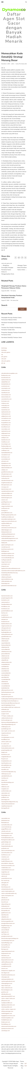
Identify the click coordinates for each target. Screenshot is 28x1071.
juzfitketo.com (5, 797)
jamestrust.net (5, 900)
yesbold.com (4, 615)
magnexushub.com (6, 626)
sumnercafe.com (5, 767)
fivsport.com (4, 759)
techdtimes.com (5, 606)
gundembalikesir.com (7, 611)
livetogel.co (4, 510)
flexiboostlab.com (6, 446)
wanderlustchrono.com (7, 491)
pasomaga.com (5, 799)
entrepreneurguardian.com (8, 540)
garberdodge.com (6, 842)
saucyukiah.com (5, 818)
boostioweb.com (5, 377)
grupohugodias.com (6, 750)
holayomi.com (5, 566)
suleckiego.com (5, 1030)
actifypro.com (4, 437)
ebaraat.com (4, 619)
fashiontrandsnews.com (7, 692)
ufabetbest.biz (5, 669)
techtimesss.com (5, 855)
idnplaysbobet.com (6, 532)
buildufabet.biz (5, 688)
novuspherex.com (6, 418)
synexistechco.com (6, 399)
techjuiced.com (5, 621)
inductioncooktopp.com (7, 555)
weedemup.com (5, 547)
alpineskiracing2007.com (8, 996)
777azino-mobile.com (7, 716)
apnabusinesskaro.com (7, 1028)
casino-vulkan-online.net (8, 998)
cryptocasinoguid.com (7, 696)
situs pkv (3, 359)
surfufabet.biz (5, 666)
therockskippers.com (6, 990)
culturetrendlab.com (6, 493)
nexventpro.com (5, 429)
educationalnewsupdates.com (9, 373)
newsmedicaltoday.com (7, 557)
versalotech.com (5, 455)
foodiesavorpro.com (6, 476)
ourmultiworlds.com (6, 825)
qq (2, 354)
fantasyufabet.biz (6, 645)
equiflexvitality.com (6, 523)
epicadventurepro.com (7, 480)
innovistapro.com (5, 444)
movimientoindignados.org (8, 771)
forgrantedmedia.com (7, 846)
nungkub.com (5, 789)
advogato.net (4, 882)
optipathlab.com (5, 382)
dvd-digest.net (5, 973)
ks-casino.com (5, 744)
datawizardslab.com (6, 467)
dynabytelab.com (5, 384)
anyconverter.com (6, 908)
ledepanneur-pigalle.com (8, 970)
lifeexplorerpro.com (6, 485)
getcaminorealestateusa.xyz (8, 585)
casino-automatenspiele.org (8, 893)
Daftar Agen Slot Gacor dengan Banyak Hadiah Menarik (14, 27)
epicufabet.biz (5, 677)
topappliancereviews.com (8, 1015)
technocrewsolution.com (8, 865)
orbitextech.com (5, 504)
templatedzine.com (6, 761)
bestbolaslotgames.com (7, 536)
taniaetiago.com (5, 795)
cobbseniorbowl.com (7, 718)
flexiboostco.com (5, 375)
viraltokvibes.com (6, 867)
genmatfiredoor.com (6, 512)
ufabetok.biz (4, 681)
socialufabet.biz (5, 664)
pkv (2, 1044)
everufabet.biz (5, 684)
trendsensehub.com (6, 495)
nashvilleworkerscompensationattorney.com (13, 570)
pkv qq (3, 363)
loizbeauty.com (5, 906)
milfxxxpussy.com (6, 774)
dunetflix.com (5, 769)
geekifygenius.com (6, 502)
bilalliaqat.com (5, 551)
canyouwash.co (5, 602)
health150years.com (6, 861)
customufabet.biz (6, 673)
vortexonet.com (5, 390)
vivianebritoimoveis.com (7, 870)
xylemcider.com (5, 793)
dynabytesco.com (6, 463)
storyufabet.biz (5, 675)
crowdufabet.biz (5, 686)
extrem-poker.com (6, 741)
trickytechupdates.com (7, 1018)
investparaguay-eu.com (7, 737)
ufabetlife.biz (4, 660)
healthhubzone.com (6, 617)
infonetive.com (5, 955)
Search (4, 305)
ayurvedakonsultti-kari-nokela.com (10, 707)
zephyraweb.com (5, 412)
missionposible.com (6, 1007)
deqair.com (4, 752)
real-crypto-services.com (8, 731)
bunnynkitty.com (5, 945)
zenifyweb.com (5, 508)
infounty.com (4, 735)
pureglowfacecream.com (8, 923)
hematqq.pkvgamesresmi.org (13, 1053)
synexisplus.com (5, 388)
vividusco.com (5, 403)
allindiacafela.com (6, 994)
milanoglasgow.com (6, 983)
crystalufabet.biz (5, 679)
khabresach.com (5, 1022)
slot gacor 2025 (8, 1044)
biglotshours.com (6, 630)
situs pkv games (5, 352)
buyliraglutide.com (6, 632)
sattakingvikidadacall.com (8, 534)
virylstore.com (5, 857)
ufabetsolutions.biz (6, 662)
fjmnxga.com (4, 949)
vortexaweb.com (5, 414)
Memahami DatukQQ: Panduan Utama (11, 337)
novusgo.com (5, 487)
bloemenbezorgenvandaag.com (9, 938)
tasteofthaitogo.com (6, 943)
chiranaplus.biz (5, 977)
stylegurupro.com (6, 465)
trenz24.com (4, 902)
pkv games (7, 263)
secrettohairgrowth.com (7, 940)
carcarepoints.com (6, 746)
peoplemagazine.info (7, 598)
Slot (26, 63)
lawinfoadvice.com (6, 763)
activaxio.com (4, 461)
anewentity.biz (5, 930)
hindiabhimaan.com (6, 1020)
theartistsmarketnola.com (8, 975)
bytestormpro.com (6, 489)
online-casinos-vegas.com (8, 1009)
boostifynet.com (5, 427)
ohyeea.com (4, 784)
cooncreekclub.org (6, 827)
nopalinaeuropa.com (6, 806)
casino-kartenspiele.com (7, 891)
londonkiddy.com (5, 575)
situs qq (8, 1047)
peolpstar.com (5, 848)
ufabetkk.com (5, 917)
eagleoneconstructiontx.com (9, 521)
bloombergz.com (5, 887)
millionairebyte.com (6, 581)
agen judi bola (18, 1044)
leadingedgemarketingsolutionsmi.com (11, 699)
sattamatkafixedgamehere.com (9, 538)
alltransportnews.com (7, 690)
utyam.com (4, 780)
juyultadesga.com (6, 729)
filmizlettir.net (5, 822)
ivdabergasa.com (5, 726)
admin (12, 63)
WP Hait (25, 1064)
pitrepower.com (5, 1000)
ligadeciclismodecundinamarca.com (10, 568)
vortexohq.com (5, 478)
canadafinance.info (6, 964)
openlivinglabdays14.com (8, 705)
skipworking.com (5, 904)
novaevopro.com (5, 420)
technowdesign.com (6, 720)
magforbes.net (5, 872)
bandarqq (3, 350)
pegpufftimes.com (6, 829)
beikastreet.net (5, 820)
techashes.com (5, 600)
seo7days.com (5, 934)
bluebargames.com (6, 835)
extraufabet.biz (5, 658)
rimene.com (4, 968)
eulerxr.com (4, 500)
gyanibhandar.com (6, 636)
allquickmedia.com (6, 919)
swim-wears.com (6, 844)
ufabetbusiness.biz (6, 651)
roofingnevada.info (6, 560)
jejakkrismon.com (6, 913)
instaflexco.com (5, 442)
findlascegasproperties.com (8, 515)
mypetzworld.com (6, 733)
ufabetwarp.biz (5, 639)
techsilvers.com (5, 754)
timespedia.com (5, 910)
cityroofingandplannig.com (8, 724)
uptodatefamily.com (6, 776)
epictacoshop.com (6, 958)
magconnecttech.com (7, 506)
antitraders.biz (5, 709)
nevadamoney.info (6, 966)
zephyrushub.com (6, 380)
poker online (14, 1049)
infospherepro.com (6, 474)
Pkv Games (21, 63)
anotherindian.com (6, 791)
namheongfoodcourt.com (8, 981)
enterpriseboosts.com (7, 889)
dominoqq (4, 348)
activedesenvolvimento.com (8, 527)
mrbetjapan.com (5, 927)
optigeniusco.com (6, 416)
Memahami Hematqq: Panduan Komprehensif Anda (11, 296)
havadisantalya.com (6, 604)
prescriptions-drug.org (7, 863)
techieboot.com (5, 608)
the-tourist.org (5, 880)
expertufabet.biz (5, 643)
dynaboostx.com (5, 440)
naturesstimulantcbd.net (7, 804)
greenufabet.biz (5, 653)
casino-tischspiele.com (7, 895)
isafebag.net (4, 885)
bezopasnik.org (5, 947)
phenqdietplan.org (6, 765)
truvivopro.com (5, 401)
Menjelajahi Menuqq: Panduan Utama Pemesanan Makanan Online (13, 287)
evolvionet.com (5, 386)
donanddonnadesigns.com (8, 519)
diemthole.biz (5, 915)
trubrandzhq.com (5, 425)
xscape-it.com (5, 714)
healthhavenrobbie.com (7, 517)
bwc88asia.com (5, 739)
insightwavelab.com (6, 482)
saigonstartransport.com (7, 951)
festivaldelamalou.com (7, 837)
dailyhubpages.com (6, 530)
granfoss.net (4, 992)
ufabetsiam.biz (5, 647)
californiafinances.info (7, 962)
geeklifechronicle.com (7, 472)
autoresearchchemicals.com (8, 1026)
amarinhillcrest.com (6, 878)
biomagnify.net (5, 808)
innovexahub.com (6, 395)
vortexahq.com (5, 405)
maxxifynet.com (5, 392)
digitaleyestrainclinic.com (8, 1005)
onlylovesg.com (5, 525)
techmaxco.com (5, 457)
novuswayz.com (5, 435)
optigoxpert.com (5, 433)
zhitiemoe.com (5, 786)
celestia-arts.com (6, 831)
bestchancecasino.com (7, 549)
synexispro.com (5, 564)
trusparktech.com (6, 422)
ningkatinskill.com (6, 756)
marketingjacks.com (6, 1013)
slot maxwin (10, 1051)
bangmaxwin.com (6, 953)
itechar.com (4, 613)
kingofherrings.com (6, 925)
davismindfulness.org (7, 579)
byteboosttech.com (6, 623)
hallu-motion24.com (6, 988)
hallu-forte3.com (5, 985)
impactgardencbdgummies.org (9, 801)
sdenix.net (4, 876)
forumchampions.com (7, 833)
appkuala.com (5, 932)
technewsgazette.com (7, 921)
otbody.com (4, 897)
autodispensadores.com (7, 553)
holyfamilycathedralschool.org (9, 573)
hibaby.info (4, 543)
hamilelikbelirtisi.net (6, 452)
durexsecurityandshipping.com (9, 722)
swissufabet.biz (5, 649)
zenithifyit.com (5, 407)
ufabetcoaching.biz (6, 577)
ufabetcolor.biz (5, 656)
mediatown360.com (6, 1003)
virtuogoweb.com (6, 628)
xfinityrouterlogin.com (7, 1011)
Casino (17, 63)
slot (11, 263)
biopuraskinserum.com (7, 960)
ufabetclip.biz (4, 641)
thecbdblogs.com (6, 1024)
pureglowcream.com (6, 936)
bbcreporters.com (6, 694)
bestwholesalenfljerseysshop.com (10, 703)
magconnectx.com (6, 562)
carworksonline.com (6, 852)
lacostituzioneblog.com (7, 782)
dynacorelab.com (5, 397)
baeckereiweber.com (7, 596)
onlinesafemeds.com (7, 634)
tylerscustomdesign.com (8, 850)
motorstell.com (5, 859)
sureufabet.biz (5, 671)
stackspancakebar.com (7, 979)
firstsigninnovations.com (7, 840)
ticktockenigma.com (6, 497)
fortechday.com (5, 583)
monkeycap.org (5, 874)
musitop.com (4, 778)
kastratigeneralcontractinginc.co (9, 701)
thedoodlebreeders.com (7, 748)
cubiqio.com (4, 470)
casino (2, 263)
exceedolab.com (5, 459)
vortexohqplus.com (6, 448)
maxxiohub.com (5, 410)
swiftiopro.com (5, 450)
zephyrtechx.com (5, 431)
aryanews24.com (6, 711)
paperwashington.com (7, 545)
